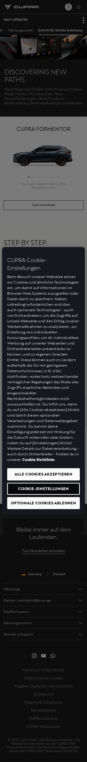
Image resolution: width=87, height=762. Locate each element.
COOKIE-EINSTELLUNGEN (43, 488)
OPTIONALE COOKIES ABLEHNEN (43, 503)
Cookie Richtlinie (38, 459)
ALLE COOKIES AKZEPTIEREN (43, 474)
